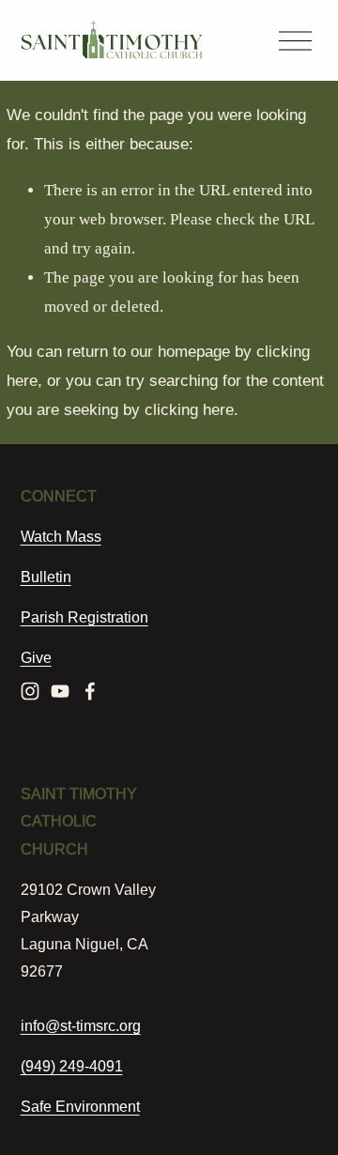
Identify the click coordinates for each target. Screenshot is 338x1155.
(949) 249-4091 (72, 1065)
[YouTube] (60, 691)
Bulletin (46, 576)
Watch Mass (61, 536)
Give (36, 657)
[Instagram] (30, 691)
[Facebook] (90, 691)
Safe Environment (80, 1106)
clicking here (189, 410)
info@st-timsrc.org (81, 1025)
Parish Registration (84, 616)
